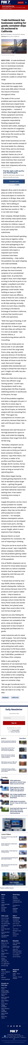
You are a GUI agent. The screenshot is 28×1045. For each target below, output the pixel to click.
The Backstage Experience (5, 936)
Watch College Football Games (5, 991)
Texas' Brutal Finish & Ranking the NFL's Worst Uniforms (9, 858)
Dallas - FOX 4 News (16, 974)
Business (23, 34)
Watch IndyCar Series (5, 1001)
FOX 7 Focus (16, 923)
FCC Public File (5, 962)
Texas (2, 900)
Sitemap (3, 911)
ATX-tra (15, 936)
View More (22, 738)
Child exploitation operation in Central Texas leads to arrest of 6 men (18, 782)
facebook (8, 1026)
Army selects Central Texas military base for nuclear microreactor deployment (8, 749)
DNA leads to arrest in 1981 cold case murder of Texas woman (9, 762)
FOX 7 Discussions (16, 933)
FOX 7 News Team (4, 950)
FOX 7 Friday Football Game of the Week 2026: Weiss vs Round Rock (18, 796)
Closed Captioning (4, 959)
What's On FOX (5, 943)
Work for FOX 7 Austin (5, 954)
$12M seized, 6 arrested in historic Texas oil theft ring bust (18, 803)
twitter (11, 1026)
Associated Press (16, 34)
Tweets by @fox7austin (7, 888)
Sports (3, 970)
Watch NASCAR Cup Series (5, 998)
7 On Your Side (16, 922)
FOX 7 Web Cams (17, 953)
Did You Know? (16, 956)
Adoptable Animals (15, 909)
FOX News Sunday (4, 908)
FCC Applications (5, 963)
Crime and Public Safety (5, 905)
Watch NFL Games (4, 988)
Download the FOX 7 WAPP (16, 947)
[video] (23, 838)
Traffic (3, 898)
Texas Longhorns (5, 972)
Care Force (15, 929)
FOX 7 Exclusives (16, 917)
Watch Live (20, 2)
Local (2, 897)
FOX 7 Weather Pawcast (16, 943)
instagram (14, 1026)
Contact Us (4, 945)
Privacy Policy (15, 730)
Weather (16, 941)
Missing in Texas (17, 930)
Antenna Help (4, 965)
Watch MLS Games (4, 1017)
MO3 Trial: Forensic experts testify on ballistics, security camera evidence (8, 756)
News (3, 895)
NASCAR (3, 977)
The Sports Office (5, 923)
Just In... (4, 738)
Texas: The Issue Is (17, 926)
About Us (4, 941)
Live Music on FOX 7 (16, 905)
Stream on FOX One (5, 984)
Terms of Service (15, 732)
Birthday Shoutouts (15, 897)
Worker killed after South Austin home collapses (9, 844)
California (15, 697)
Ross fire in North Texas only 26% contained (9, 837)
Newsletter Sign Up (5, 947)
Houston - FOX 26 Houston (17, 977)
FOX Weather (16, 955)
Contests (15, 912)
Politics (3, 902)
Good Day (16, 895)
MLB (2, 975)
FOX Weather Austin (4, 926)
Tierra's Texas (4, 920)
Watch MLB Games (4, 994)
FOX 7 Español (5, 922)
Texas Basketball (5, 979)
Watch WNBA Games (4, 1013)
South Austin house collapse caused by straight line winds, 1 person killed (9, 770)
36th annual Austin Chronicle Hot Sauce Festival (9, 865)
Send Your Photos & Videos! (17, 950)
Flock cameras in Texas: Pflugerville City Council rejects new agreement (17, 789)
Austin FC (3, 973)
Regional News (16, 970)
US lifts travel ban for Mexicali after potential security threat (8, 741)
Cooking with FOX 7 (17, 902)
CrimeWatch (16, 920)
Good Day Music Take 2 (5, 932)
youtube (17, 1026)
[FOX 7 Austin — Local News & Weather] (5, 2)
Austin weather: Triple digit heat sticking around (9, 851)
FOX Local (4, 916)
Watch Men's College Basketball (4, 1005)
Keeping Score (16, 900)
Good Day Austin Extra (5, 929)
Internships (4, 956)
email (20, 1026)
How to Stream (5, 918)
